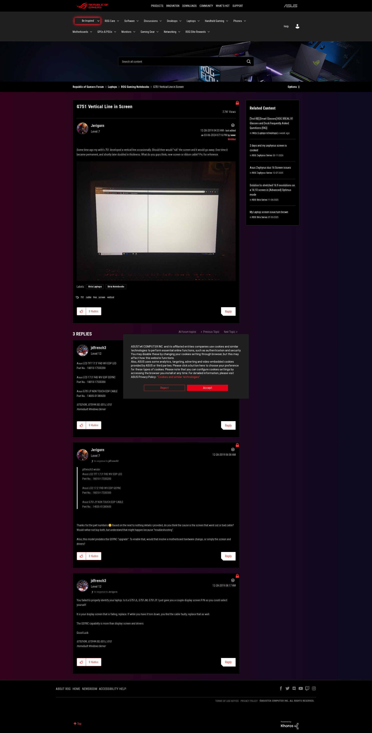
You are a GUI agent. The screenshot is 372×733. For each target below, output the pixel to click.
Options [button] (292, 86)
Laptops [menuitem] (191, 20)
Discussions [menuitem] (151, 20)
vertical (110, 297)
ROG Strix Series (259, 199)
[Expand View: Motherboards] (91, 31)
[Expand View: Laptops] (199, 21)
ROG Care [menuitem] (110, 20)
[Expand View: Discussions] (161, 21)
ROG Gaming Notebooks (135, 86)
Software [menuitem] (129, 20)
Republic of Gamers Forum (88, 86)
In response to (106, 461)
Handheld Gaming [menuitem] (214, 20)
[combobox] (186, 61)
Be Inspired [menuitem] (88, 20)
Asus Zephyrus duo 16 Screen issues (270, 167)
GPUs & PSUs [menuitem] (104, 31)
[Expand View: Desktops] (180, 21)
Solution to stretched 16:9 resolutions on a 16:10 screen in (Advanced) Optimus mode (272, 190)
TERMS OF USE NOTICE (227, 700)
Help (286, 26)
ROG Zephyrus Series (262, 155)
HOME (76, 689)
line (95, 297)
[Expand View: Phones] (245, 21)
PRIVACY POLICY (249, 700)
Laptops (112, 86)
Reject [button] (164, 388)
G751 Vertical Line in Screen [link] (168, 86)
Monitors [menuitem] (126, 31)
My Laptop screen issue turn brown (269, 212)
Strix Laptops (95, 286)
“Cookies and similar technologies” (178, 377)
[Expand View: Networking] (179, 31)
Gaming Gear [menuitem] (148, 31)
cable (88, 297)
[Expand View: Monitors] (134, 31)
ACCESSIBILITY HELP (112, 689)
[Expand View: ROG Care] (118, 21)
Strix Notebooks (116, 286)
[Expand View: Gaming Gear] (157, 31)
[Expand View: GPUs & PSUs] (115, 31)
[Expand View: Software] (138, 21)
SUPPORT (237, 5)
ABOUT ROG (63, 689)
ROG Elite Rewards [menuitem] (196, 31)
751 (82, 297)
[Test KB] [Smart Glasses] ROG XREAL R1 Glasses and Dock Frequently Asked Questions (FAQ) (271, 123)
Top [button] (79, 723)
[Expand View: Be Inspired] (98, 20)
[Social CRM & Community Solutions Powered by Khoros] (289, 724)
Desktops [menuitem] (172, 20)
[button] (81, 311)
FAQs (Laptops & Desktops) (265, 133)
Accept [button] (207, 388)
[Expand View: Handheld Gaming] (227, 21)
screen (102, 297)
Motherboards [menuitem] (80, 31)
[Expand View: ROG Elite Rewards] (209, 31)
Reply (228, 311)
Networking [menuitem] (170, 31)
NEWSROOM (89, 689)
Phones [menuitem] (237, 20)
